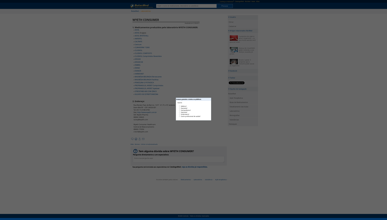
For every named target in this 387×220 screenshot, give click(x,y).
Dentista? (184, 112)
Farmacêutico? (186, 110)
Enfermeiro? (185, 114)
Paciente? (184, 108)
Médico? (184, 106)
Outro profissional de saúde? (190, 116)
